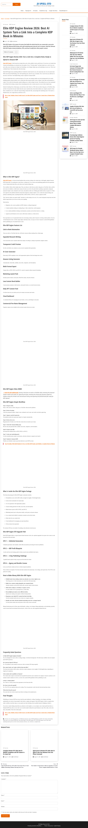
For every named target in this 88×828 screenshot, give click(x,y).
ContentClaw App (43, 10)
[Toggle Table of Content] (15, 52)
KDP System (12, 24)
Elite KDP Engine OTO (31, 720)
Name (2, 795)
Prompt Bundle (74, 117)
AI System (35, 10)
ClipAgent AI (28, 10)
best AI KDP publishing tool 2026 (35, 718)
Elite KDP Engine (22, 720)
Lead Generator (74, 63)
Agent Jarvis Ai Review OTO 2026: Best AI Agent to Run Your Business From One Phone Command (44, 752)
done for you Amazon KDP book (11, 720)
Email (2, 800)
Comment (3, 779)
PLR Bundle (73, 90)
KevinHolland (14, 41)
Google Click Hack (53, 10)
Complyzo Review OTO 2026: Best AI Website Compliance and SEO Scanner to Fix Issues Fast (13, 752)
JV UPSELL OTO (44, 3)
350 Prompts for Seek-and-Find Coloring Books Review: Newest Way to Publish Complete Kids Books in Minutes (77, 123)
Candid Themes (57, 825)
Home (22, 10)
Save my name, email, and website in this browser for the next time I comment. (20, 812)
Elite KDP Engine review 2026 (42, 720)
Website (2, 806)
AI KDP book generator (23, 718)
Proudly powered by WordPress (35, 825)
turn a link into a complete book (34, 721)
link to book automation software (20, 721)
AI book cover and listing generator (12, 718)
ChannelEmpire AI (63, 10)
